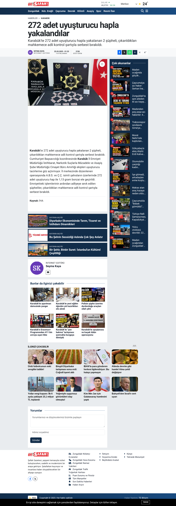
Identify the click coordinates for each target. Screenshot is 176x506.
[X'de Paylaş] (124, 52)
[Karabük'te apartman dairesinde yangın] (42, 294)
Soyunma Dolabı (109, 457)
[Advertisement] (80, 126)
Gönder (36, 440)
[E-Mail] (48, 272)
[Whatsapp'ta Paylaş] (129, 52)
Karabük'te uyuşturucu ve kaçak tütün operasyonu (93, 332)
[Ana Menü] (146, 11)
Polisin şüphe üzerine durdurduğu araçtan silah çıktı (92, 306)
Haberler (33, 18)
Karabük (45, 18)
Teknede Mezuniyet (135, 457)
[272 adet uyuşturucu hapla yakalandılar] (67, 82)
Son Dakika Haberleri (82, 481)
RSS (34, 498)
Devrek (71, 11)
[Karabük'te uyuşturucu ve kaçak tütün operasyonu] (93, 320)
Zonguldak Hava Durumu (84, 460)
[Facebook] (30, 478)
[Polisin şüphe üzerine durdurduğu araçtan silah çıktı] (93, 294)
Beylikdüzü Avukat (110, 460)
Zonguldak (33, 11)
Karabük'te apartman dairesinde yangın (40, 304)
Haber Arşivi (78, 485)
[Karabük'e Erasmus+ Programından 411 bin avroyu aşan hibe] (42, 320)
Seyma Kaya (53, 266)
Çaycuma (60, 11)
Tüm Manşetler (79, 478)
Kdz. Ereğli (47, 11)
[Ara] (142, 11)
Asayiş (90, 11)
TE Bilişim (143, 498)
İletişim (105, 454)
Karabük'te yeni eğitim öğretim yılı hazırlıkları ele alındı (67, 306)
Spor (98, 11)
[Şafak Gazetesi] (38, 4)
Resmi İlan (109, 11)
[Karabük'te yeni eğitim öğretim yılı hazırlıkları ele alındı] (67, 294)
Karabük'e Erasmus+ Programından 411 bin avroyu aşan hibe (41, 332)
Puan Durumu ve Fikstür (83, 475)
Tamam (145, 502)
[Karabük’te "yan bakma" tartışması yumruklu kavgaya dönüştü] (67, 320)
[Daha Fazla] (135, 52)
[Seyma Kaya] (36, 267)
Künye (129, 454)
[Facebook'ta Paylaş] (119, 52)
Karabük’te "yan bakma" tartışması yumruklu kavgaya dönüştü (65, 333)
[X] (35, 478)
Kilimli (80, 11)
